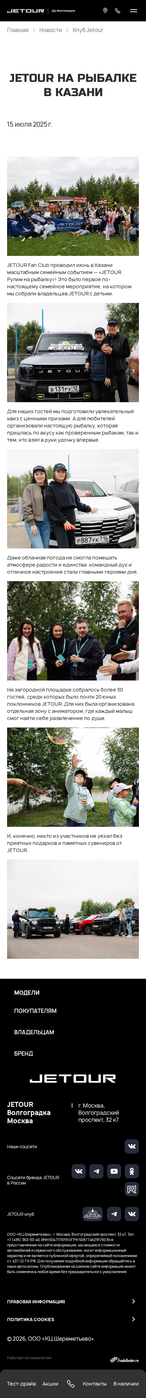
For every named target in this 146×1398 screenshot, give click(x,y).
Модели (27, 993)
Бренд (23, 1053)
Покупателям (35, 1011)
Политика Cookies (30, 1319)
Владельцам (34, 1032)
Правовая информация (36, 1302)
